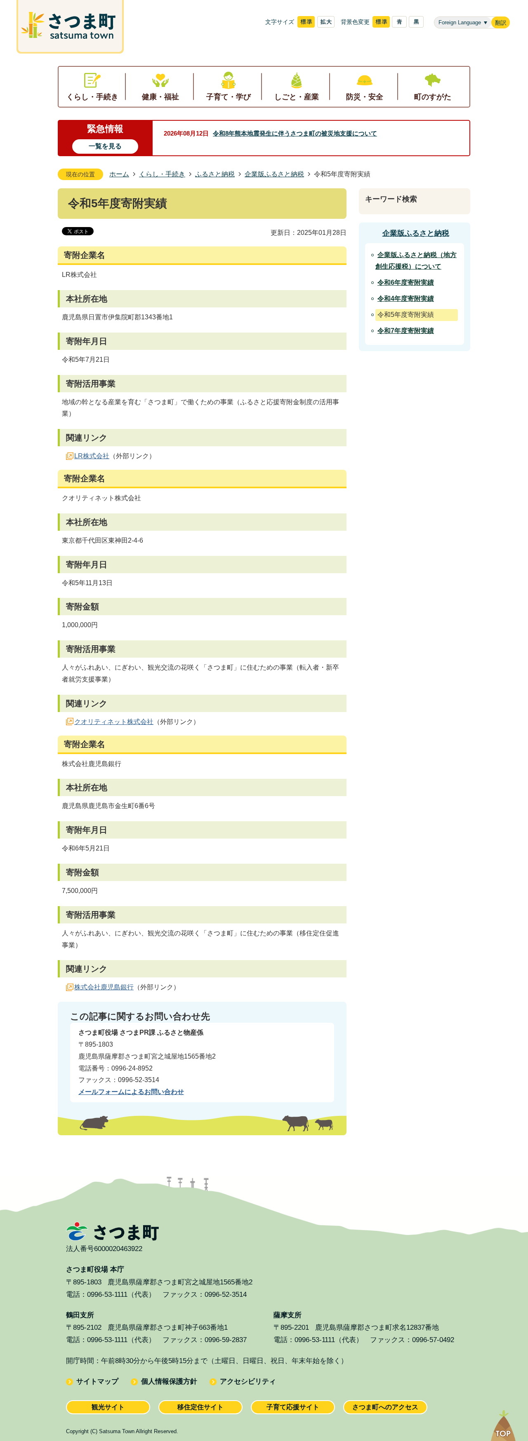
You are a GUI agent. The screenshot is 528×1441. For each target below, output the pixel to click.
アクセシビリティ (248, 1381)
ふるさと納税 (215, 174)
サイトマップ (97, 1381)
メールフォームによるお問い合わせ (131, 1091)
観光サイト (108, 1407)
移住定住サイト (200, 1407)
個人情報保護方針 (169, 1381)
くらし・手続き (162, 174)
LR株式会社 (91, 455)
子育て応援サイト (292, 1407)
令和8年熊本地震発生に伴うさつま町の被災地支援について (295, 133)
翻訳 (501, 23)
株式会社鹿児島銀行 (104, 987)
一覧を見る (105, 146)
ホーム (119, 174)
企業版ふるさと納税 (274, 174)
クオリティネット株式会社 (113, 721)
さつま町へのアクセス (385, 1407)
